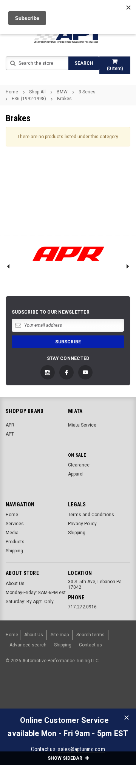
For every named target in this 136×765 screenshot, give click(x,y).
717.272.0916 (82, 607)
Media (12, 532)
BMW (62, 91)
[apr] (68, 254)
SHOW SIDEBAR (65, 758)
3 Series (87, 91)
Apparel (75, 474)
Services (15, 523)
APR (10, 425)
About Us (15, 583)
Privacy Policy (82, 523)
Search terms (90, 634)
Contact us (90, 645)
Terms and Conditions (91, 514)
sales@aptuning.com (81, 749)
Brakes (64, 98)
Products (15, 541)
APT (10, 434)
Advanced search (27, 645)
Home (12, 91)
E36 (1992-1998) (29, 98)
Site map (60, 634)
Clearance (79, 465)
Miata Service (82, 425)
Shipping (14, 550)
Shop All (37, 91)
